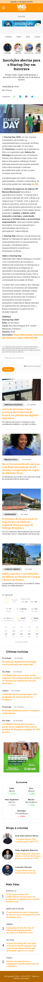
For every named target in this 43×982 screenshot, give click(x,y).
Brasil (19, 37)
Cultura (37, 37)
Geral (28, 37)
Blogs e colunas (17, 828)
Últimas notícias (17, 651)
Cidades (8, 37)
